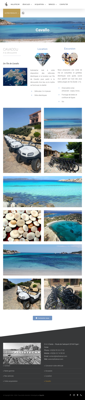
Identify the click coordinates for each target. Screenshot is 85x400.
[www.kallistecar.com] (6, 4)
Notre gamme (9, 371)
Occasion (48, 371)
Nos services (9, 376)
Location (48, 376)
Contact (7, 366)
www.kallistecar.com (55, 359)
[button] (23, 13)
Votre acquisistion (11, 381)
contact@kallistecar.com (58, 356)
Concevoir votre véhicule (54, 366)
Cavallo (48, 381)
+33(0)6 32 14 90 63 (57, 353)
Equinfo (42, 395)
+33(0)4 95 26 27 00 (57, 350)
